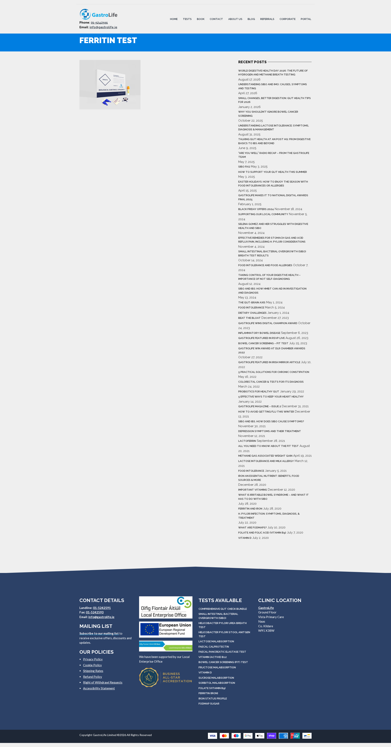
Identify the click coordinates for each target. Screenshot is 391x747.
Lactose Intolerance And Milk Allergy (266, 461)
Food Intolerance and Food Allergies (265, 265)
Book (200, 18)
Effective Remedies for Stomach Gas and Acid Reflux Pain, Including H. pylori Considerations (271, 239)
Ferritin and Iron (250, 508)
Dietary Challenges (252, 312)
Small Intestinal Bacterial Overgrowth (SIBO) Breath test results (272, 253)
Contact (216, 18)
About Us (235, 18)
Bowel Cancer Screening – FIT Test (263, 343)
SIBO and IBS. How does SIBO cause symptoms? (271, 421)
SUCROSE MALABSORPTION (216, 677)
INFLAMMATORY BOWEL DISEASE (259, 332)
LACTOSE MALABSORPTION (216, 641)
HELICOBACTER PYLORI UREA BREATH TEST (223, 625)
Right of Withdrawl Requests (102, 682)
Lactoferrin (247, 440)
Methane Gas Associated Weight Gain (265, 455)
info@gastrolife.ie (103, 27)
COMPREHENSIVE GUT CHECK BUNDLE (223, 608)
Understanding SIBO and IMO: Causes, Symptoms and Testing (272, 86)
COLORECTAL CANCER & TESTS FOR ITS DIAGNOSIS (271, 381)
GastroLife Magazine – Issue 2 (259, 406)
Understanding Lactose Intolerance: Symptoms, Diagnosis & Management (273, 127)
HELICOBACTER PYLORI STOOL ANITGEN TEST (224, 634)
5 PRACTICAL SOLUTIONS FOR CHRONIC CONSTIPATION (273, 372)
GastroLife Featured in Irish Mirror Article (269, 362)
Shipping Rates (93, 671)
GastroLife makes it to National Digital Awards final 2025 (273, 197)
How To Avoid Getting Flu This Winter (266, 411)
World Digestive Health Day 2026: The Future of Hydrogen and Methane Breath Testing (273, 72)
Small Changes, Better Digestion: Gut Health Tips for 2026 (274, 100)
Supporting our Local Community (263, 214)
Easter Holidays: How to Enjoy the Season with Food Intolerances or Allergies (273, 183)
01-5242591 (99, 22)
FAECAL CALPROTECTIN (214, 646)
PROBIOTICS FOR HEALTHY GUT (258, 391)
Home (174, 18)
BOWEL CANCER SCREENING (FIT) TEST (223, 662)
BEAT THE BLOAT (249, 317)
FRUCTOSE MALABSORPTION (217, 667)
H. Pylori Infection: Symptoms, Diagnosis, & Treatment (269, 515)
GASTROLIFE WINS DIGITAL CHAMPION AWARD (267, 323)
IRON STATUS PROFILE (213, 698)
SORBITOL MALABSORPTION (217, 682)
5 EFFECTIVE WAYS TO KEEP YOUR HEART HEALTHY (271, 396)
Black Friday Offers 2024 (256, 209)
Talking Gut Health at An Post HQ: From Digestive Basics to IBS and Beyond (274, 141)
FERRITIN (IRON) (208, 693)
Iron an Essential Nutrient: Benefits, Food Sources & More (268, 477)
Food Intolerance (251, 307)
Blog (251, 18)
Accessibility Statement (99, 688)
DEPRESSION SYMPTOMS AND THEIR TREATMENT (269, 431)
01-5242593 (95, 612)
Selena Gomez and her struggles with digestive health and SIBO (273, 226)
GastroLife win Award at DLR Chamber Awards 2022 (271, 350)
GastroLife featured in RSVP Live (261, 338)
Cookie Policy (92, 665)
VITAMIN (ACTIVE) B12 (213, 657)
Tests (187, 18)
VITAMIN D (205, 672)
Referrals (267, 18)
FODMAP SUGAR (209, 703)
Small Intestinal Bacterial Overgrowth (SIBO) (218, 616)
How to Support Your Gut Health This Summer (272, 171)
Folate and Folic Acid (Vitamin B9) (262, 532)
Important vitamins (252, 489)
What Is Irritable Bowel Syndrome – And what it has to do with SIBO (273, 496)
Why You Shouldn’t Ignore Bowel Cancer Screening (268, 113)
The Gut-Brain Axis (251, 302)
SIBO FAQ (244, 166)
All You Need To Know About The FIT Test (268, 446)
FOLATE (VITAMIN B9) (212, 688)
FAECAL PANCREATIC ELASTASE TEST (222, 651)
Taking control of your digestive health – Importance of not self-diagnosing (269, 277)
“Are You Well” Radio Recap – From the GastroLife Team (273, 155)
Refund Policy (92, 676)
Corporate (287, 18)
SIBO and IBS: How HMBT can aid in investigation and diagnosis (272, 290)
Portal (306, 18)
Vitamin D (245, 537)
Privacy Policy (93, 659)
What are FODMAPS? (252, 527)
